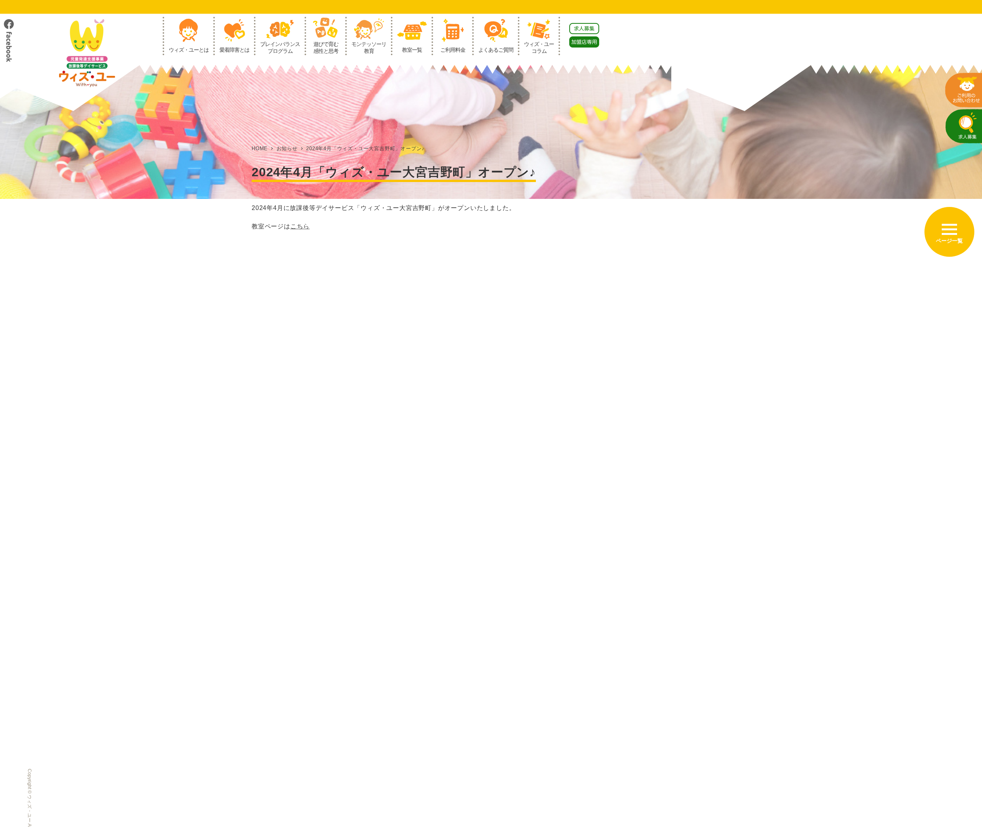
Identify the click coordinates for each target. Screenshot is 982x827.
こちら (300, 226)
